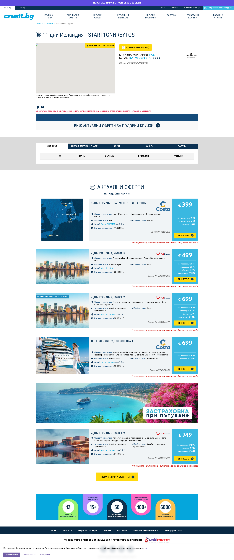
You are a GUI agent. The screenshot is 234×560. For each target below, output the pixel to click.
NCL (152, 54)
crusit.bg (7, 8)
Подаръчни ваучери (193, 16)
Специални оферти (73, 16)
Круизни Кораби (97, 16)
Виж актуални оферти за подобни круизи (114, 125)
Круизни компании (150, 16)
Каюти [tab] (149, 146)
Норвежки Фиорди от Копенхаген (113, 341)
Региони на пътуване (123, 16)
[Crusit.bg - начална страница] (19, 16)
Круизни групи (48, 16)
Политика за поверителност (146, 530)
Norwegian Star (140, 57)
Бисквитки (122, 530)
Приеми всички (11, 555)
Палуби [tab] (182, 146)
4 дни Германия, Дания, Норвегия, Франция (119, 203)
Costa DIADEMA (108, 224)
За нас (162, 8)
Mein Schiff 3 (107, 268)
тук (145, 548)
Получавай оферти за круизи (220, 8)
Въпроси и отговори (192, 8)
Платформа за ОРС (174, 530)
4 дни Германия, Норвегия (108, 253)
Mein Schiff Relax (108, 314)
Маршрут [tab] (52, 146)
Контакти (174, 8)
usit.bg (22, 8)
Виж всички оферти (115, 476)
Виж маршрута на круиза (101, 45)
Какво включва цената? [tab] (84, 146)
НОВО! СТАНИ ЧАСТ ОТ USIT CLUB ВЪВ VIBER (117, 2)
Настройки (45, 555)
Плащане (107, 530)
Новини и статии (218, 16)
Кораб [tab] (117, 146)
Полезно (171, 15)
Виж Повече (183, 235)
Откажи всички (29, 555)
